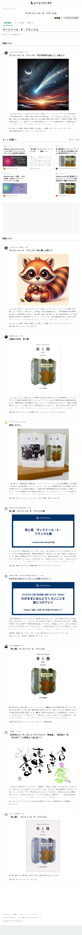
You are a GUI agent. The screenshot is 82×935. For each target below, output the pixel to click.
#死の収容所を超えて (16, 131)
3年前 (24, 422)
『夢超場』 (12, 731)
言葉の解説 (7, 23)
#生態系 (12, 633)
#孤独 (21, 128)
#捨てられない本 (53, 498)
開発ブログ (25, 917)
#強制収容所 (33, 565)
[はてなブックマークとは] (15, 139)
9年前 (22, 813)
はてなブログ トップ (10, 9)
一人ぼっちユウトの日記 (16, 52)
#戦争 (18, 565)
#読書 (46, 128)
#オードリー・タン (41, 636)
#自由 (26, 128)
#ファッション (30, 131)
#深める (24, 636)
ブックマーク (8, 146)
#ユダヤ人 (62, 412)
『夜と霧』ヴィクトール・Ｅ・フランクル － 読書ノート (41, 150)
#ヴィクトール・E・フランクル (60, 128)
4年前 (29, 508)
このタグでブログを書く (71, 18)
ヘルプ (19, 917)
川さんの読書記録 (14, 645)
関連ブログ (31, 23)
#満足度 (31, 636)
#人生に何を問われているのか (42, 801)
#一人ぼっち (13, 128)
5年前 (22, 645)
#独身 (31, 128)
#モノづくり (25, 633)
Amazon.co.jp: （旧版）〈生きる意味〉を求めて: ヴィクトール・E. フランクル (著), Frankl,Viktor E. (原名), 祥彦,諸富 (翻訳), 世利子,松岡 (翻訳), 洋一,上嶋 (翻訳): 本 (14, 178)
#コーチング (13, 804)
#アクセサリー (41, 131)
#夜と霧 (12, 326)
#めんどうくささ (14, 636)
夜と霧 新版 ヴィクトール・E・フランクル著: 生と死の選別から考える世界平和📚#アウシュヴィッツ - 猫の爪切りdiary (67, 151)
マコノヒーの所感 (14, 813)
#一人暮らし (38, 128)
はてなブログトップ (35, 917)
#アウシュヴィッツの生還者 (25, 412)
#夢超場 (67, 801)
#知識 (18, 633)
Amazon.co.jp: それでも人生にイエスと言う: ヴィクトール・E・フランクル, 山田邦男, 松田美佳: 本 (15, 151)
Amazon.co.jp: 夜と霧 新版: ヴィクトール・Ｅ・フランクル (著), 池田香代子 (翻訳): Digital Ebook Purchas (67, 178)
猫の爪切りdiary (13, 336)
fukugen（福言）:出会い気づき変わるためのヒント (24, 575)
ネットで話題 (19, 23)
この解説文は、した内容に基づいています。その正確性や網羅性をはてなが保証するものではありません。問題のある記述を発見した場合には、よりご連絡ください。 (13, 35)
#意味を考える (58, 801)
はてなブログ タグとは (9, 917)
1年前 (26, 52)
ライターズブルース (15, 422)
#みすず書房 (42, 498)
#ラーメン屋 (35, 633)
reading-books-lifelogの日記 (17, 508)
